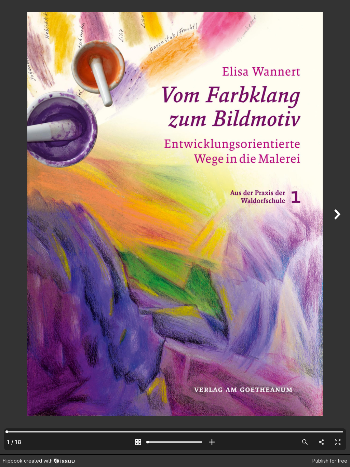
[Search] (305, 442)
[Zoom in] (212, 442)
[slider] (175, 442)
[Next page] (336, 227)
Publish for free (329, 461)
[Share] (321, 442)
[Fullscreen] (338, 442)
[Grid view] (138, 442)
